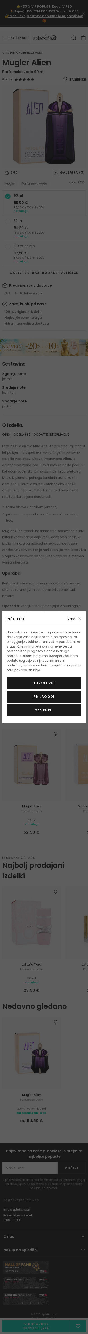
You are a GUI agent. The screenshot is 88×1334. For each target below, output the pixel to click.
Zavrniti (44, 710)
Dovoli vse (44, 683)
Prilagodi (43, 696)
